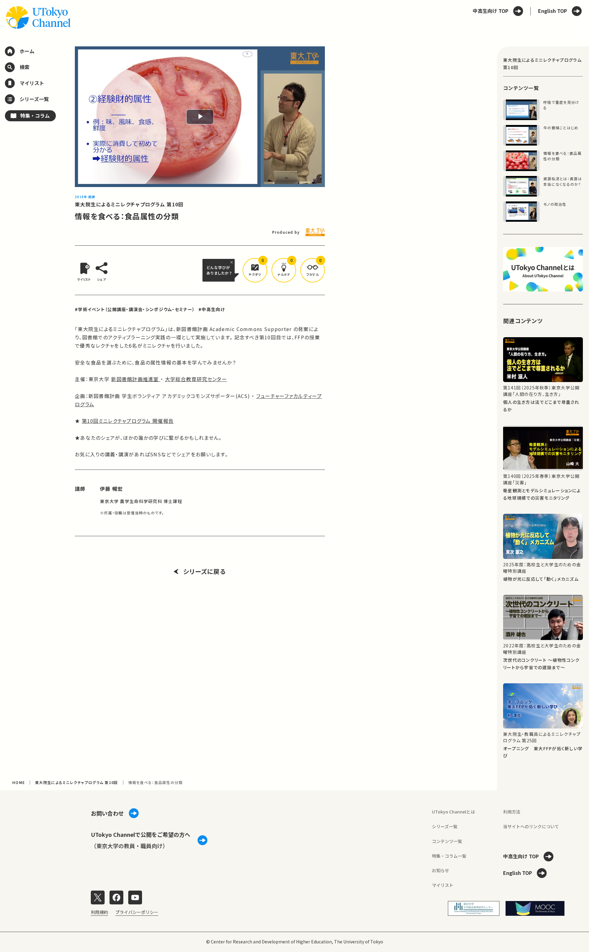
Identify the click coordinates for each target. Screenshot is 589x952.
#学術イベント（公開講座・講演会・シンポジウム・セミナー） (135, 309)
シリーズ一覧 (444, 826)
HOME (18, 782)
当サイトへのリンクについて (531, 826)
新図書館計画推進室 (135, 379)
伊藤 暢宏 (111, 488)
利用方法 (511, 812)
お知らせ (440, 870)
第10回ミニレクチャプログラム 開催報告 (128, 420)
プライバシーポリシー (136, 912)
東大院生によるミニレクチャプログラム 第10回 (129, 204)
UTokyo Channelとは (453, 812)
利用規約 (99, 912)
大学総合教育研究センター (196, 379)
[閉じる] (232, 262)
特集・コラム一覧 (449, 856)
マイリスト (442, 885)
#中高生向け (211, 309)
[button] (255, 270)
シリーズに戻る (204, 571)
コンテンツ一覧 (447, 841)
